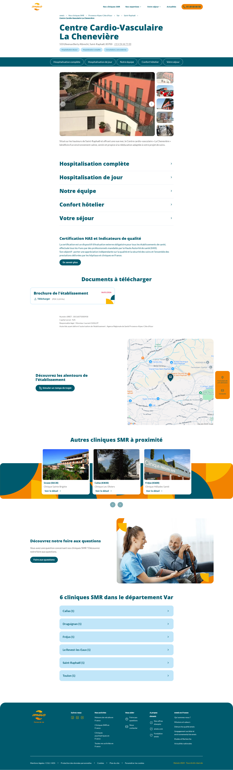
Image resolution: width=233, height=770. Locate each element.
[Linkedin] (77, 717)
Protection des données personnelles (76, 763)
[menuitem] (111, 6)
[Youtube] (82, 717)
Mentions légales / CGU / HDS (42, 763)
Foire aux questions (44, 559)
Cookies (100, 763)
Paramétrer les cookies (134, 763)
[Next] (151, 104)
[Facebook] (72, 717)
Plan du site (114, 763)
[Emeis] (37, 6)
